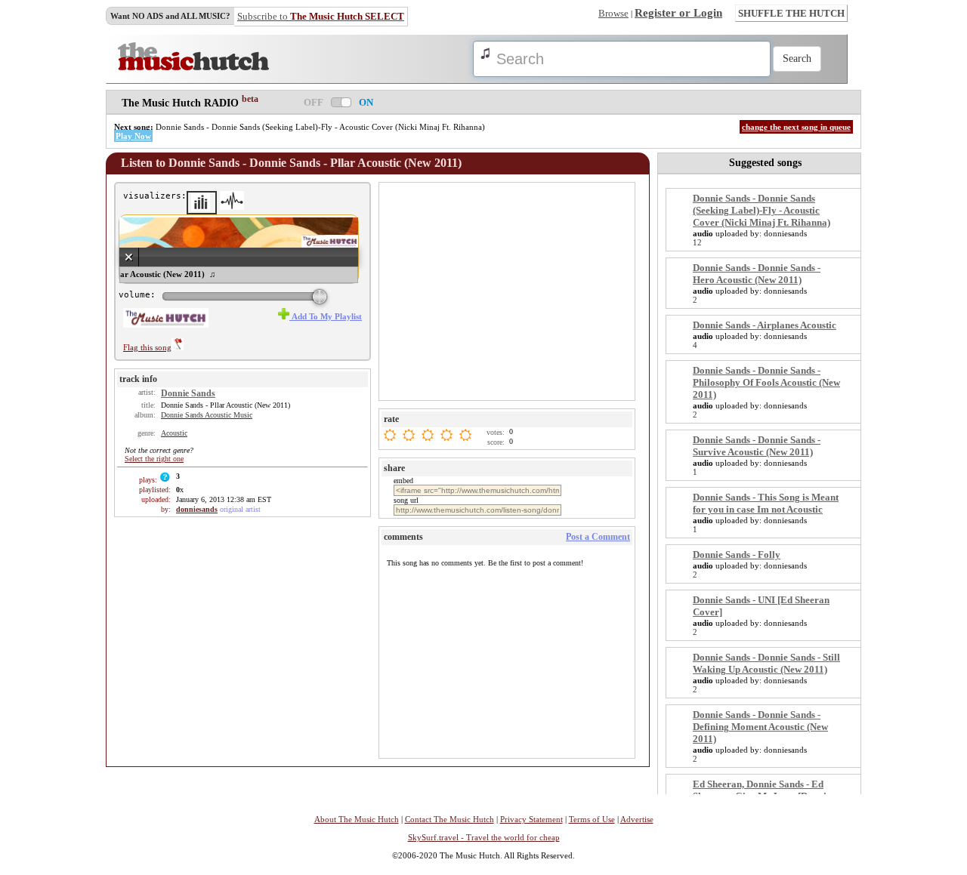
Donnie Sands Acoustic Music (206, 415)
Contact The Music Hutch (449, 819)
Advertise (636, 819)
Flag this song (147, 347)
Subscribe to (320, 16)
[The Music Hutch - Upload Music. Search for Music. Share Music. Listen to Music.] (193, 67)
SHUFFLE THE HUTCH (791, 13)
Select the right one (154, 458)
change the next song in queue (796, 126)
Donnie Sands (188, 393)
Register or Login (678, 13)
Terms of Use (592, 819)
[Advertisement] (508, 290)
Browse (613, 13)
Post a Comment (598, 536)
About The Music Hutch (356, 819)
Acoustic (174, 433)
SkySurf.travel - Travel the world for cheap (484, 837)
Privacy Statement (531, 819)
